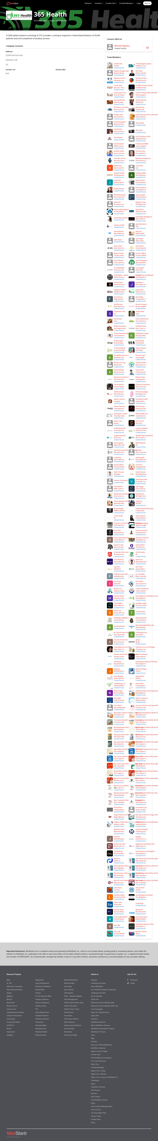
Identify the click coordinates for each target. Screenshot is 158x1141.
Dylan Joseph (140, 195)
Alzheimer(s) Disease (14, 990)
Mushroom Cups (120, 362)
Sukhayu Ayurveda (121, 574)
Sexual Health (69, 1028)
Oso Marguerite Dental (144, 895)
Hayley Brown (119, 189)
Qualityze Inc (140, 800)
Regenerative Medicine (72, 1025)
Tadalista (117, 457)
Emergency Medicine (43, 986)
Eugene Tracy (141, 202)
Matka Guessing (120, 326)
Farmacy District (142, 530)
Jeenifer (117, 837)
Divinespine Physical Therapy (146, 662)
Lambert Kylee (119, 895)
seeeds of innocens (121, 640)
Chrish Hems (140, 552)
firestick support (120, 122)
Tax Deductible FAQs (98, 1113)
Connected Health (13, 1022)
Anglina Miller (141, 173)
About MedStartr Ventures (100, 1025)
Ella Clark (139, 567)
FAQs (93, 1103)
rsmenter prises (119, 158)
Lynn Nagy (139, 487)
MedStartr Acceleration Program (103, 1028)
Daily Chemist (141, 472)
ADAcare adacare (142, 538)
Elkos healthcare (142, 414)
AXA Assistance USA (143, 136)
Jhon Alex (117, 530)
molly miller (140, 311)
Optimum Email (119, 78)
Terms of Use (96, 1110)
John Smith (140, 683)
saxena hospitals (142, 829)
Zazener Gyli (140, 355)
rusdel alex (118, 64)
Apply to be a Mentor (98, 1074)
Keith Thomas (119, 472)
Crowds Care (96, 1054)
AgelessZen (140, 676)
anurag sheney (119, 100)
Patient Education (70, 1006)
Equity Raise (40, 990)
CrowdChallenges (97, 1067)
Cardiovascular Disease (15, 1012)
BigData (9, 996)
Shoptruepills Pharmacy (144, 508)
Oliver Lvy (117, 610)
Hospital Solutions (41, 1015)
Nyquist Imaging (142, 523)
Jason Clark (118, 246)
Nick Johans (118, 807)
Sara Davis (118, 705)
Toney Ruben (140, 612)
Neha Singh (118, 691)
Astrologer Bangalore (144, 217)
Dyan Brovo (140, 494)
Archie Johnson (119, 626)
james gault (140, 457)
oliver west (118, 902)
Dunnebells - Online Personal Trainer (127, 275)
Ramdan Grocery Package (145, 647)
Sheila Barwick (141, 618)
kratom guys (118, 341)
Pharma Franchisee (143, 384)
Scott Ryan (139, 903)
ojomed (117, 567)
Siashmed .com (119, 311)
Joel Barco (139, 282)
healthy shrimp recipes (144, 85)
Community (11, 1019)
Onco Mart (139, 581)
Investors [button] (98, 3)
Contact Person (119, 68)
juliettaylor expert (120, 414)
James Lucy (118, 421)
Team (93, 1035)
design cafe (118, 115)
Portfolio (94, 1041)
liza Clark (117, 581)
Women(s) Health (70, 1035)
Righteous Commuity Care (145, 844)
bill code (117, 931)
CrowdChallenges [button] (125, 3)
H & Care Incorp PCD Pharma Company (128, 523)
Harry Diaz (140, 246)
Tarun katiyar (119, 384)
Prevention (68, 1015)
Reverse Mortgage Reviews (124, 209)
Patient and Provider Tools (73, 1003)
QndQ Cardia (119, 392)
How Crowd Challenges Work (101, 1106)
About (93, 1084)
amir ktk (117, 925)
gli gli (138, 640)
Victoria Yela (140, 151)
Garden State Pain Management (126, 654)
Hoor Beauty (118, 676)
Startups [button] (88, 3)
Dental (9, 1028)
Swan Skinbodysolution (122, 538)
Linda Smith (118, 516)
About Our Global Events (100, 1012)
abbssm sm (118, 166)
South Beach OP (119, 428)
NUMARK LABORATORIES (123, 618)
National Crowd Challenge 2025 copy (104, 1006)
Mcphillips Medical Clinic (145, 924)
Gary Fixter (140, 370)
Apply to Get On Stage (99, 1051)
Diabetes (10, 1035)
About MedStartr (97, 986)
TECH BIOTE (118, 487)
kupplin (138, 837)
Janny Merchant (141, 917)
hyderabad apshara (121, 218)
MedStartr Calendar (98, 1048)
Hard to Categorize (42, 1003)
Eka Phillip (139, 297)
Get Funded (95, 1097)
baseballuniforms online (123, 355)
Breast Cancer (12, 1006)
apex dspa (117, 240)
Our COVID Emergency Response (103, 990)
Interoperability (40, 1025)
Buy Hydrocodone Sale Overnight (126, 713)
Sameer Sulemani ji (121, 480)
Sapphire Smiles (120, 290)
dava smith (140, 123)
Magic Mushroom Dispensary (124, 815)
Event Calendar (96, 996)
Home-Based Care (42, 1012)
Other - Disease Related (73, 996)
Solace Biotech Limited (122, 501)
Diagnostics (39, 980)
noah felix (117, 662)
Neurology (68, 986)
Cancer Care (11, 1009)
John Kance (118, 888)
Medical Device (40, 1035)
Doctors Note (119, 910)
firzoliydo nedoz (142, 399)
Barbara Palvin (141, 931)
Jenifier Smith (119, 151)
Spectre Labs (118, 545)
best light (117, 698)
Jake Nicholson (141, 224)
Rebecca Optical (142, 698)
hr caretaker (140, 574)
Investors (94, 1019)
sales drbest (140, 545)
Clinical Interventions (14, 1015)
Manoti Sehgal (141, 669)
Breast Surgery (141, 304)
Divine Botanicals (142, 319)
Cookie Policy (96, 1119)
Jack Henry (140, 209)
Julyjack (117, 669)
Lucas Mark (140, 268)
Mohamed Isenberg (121, 494)
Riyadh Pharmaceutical (144, 435)
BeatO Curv (118, 589)
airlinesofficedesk (120, 917)
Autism (9, 993)
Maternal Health (41, 1032)
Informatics (39, 1022)
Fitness (38, 993)
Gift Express (118, 851)
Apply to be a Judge (98, 1071)
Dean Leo (139, 559)
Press (93, 1123)
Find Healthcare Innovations (101, 1058)
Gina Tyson (140, 421)
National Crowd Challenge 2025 (102, 1003)
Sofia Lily (139, 501)
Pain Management (71, 999)
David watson (119, 144)
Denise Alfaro (119, 465)
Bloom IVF (139, 910)
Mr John (138, 450)
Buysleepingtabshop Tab (145, 625)
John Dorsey (140, 107)
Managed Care (40, 1028)
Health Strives (141, 326)
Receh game (118, 443)
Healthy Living (40, 1006)
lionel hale (139, 290)
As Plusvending (119, 348)
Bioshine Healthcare (143, 158)
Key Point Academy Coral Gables (126, 450)
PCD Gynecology (142, 392)
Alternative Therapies (14, 986)
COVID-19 (10, 1025)
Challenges (95, 1080)
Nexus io (117, 858)
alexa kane (118, 319)
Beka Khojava (141, 443)
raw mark (139, 166)
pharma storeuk (141, 654)
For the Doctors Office (43, 996)
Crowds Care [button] (110, 3)
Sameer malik (119, 225)
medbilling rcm (119, 683)
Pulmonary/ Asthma (71, 1019)
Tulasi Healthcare (142, 589)
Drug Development (42, 983)
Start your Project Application (101, 1045)
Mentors (94, 1093)
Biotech (9, 999)
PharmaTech (68, 1012)
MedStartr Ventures (98, 1022)
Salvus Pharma (119, 406)
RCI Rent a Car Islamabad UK (124, 107)
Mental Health (69, 983)
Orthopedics (68, 993)
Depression (11, 1032)
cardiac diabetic (142, 428)
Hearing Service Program (145, 851)
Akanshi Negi (119, 370)
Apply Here (95, 1015)
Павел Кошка (141, 348)
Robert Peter (140, 377)
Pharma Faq (140, 406)
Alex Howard (140, 516)
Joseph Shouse (119, 173)
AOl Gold (139, 71)
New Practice (69, 990)
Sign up (147, 3)
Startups (94, 980)
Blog (8, 980)
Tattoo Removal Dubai (122, 333)
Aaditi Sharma (141, 100)
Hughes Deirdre (120, 435)
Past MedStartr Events (99, 1100)
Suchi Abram (118, 260)
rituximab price (141, 632)
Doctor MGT (140, 888)
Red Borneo (118, 304)
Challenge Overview (98, 983)
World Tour (95, 999)
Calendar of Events (98, 1087)
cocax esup (118, 85)
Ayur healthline (141, 260)
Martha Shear (119, 596)
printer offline (141, 253)
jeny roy (139, 231)
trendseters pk (141, 807)
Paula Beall (140, 341)
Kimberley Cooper (142, 333)
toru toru (139, 465)
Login (139, 3)
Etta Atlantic (118, 137)
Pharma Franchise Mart (122, 377)
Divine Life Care (119, 844)
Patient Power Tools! (71, 1009)
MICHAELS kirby (119, 195)
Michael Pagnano (122, 45)
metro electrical (120, 93)
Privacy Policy (96, 1116)
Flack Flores (118, 297)
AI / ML (9, 983)
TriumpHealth (119, 268)
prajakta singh (141, 603)
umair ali (117, 202)
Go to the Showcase (98, 1061)
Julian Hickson (141, 187)
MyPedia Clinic (119, 829)
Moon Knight (118, 508)
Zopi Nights (118, 603)
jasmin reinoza (119, 399)
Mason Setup (118, 253)
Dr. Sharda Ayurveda (121, 632)
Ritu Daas (139, 130)
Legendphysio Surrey (122, 647)
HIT (36, 1009)
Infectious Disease (42, 1019)
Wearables (68, 1032)
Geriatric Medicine (42, 999)
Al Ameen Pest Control (122, 552)
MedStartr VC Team (98, 1032)
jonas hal (117, 180)
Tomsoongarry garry (143, 64)
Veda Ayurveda (141, 479)
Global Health (141, 362)
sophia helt (118, 129)
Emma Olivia (140, 180)
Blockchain (11, 1003)
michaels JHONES (142, 144)
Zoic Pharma (118, 559)
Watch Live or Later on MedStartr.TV (104, 1077)
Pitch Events (95, 1090)
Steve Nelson (119, 231)
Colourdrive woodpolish (144, 275)
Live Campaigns (97, 1009)
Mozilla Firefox (141, 78)
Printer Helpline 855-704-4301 (146, 93)
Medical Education (71, 980)
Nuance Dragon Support (123, 71)
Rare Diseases (69, 1022)
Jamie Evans (118, 282)
